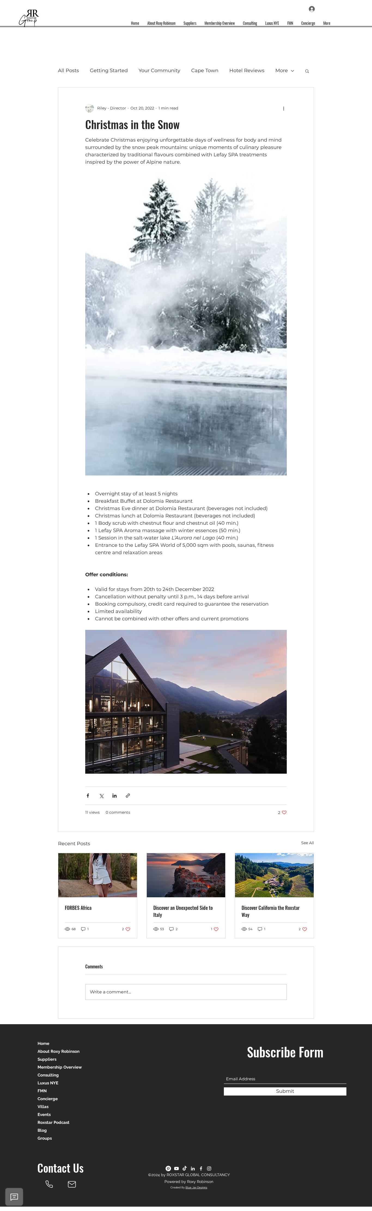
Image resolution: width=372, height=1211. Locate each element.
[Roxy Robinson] (49, 1184)
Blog (42, 1130)
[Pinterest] (168, 1168)
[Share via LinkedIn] (114, 795)
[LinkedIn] (193, 1168)
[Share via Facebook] (87, 795)
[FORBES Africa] (97, 875)
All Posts (68, 71)
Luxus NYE (48, 1083)
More (281, 71)
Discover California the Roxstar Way (271, 911)
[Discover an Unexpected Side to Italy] (186, 875)
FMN (42, 1090)
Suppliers (47, 1059)
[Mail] (71, 1184)
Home (43, 1043)
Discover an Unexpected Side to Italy (183, 911)
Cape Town (204, 71)
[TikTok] (184, 1168)
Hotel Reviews (246, 71)
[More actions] (283, 108)
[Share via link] (127, 795)
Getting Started (109, 71)
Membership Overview (60, 1067)
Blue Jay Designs (196, 1187)
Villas (43, 1106)
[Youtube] (176, 1168)
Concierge (48, 1098)
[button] (307, 71)
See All (307, 842)
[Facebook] (201, 1168)
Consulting (48, 1075)
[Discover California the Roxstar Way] (274, 875)
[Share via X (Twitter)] (101, 795)
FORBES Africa (78, 907)
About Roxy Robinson (59, 1051)
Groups (45, 1138)
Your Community (159, 71)
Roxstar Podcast (53, 1122)
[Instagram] (209, 1168)
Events (44, 1114)
